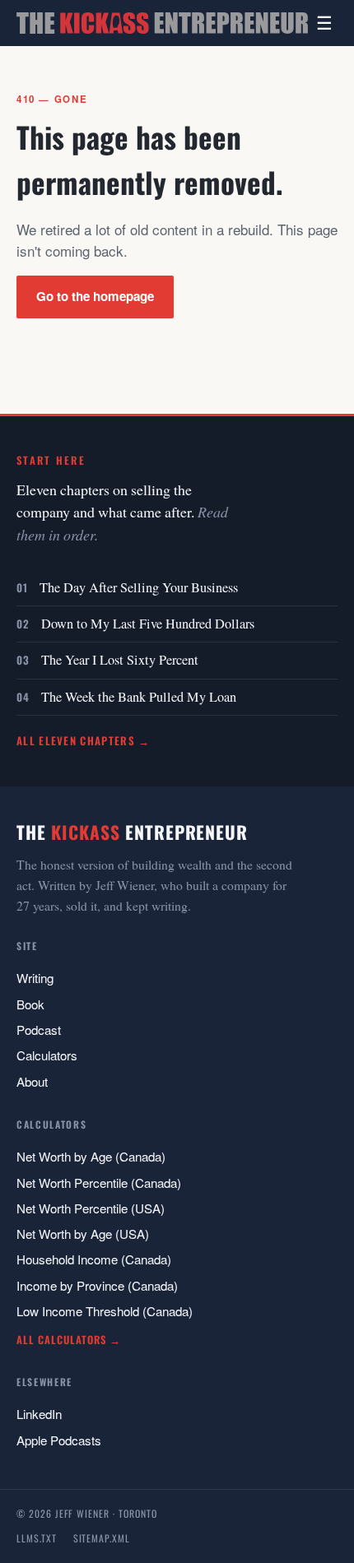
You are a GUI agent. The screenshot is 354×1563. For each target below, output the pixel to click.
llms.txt (36, 1538)
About (32, 1081)
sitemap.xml (101, 1538)
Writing (35, 977)
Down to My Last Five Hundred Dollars (147, 624)
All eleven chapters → (83, 740)
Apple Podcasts (58, 1440)
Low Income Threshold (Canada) (104, 1311)
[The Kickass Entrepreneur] (162, 23)
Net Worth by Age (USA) (82, 1233)
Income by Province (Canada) (97, 1285)
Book (30, 1004)
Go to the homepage (95, 296)
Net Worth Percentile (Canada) (98, 1182)
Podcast (38, 1029)
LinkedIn (39, 1413)
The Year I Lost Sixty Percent (119, 660)
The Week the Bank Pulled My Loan (138, 697)
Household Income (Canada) (93, 1259)
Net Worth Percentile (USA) (90, 1208)
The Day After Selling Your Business (139, 587)
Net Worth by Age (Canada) (90, 1156)
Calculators (46, 1055)
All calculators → (68, 1339)
